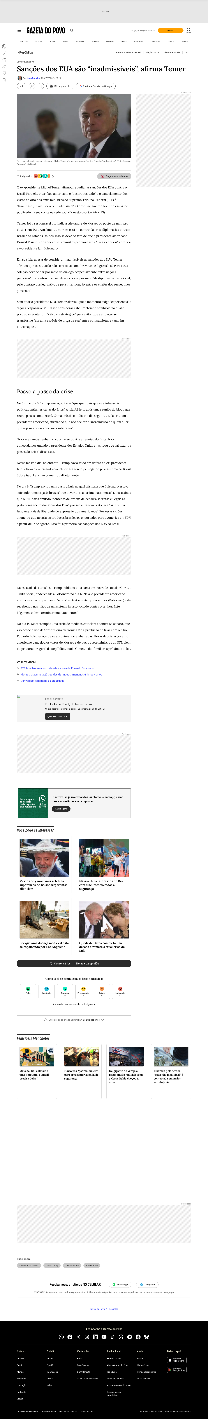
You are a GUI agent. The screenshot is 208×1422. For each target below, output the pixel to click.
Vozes (52, 41)
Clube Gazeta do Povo (87, 1378)
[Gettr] (138, 1337)
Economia (138, 41)
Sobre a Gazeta (114, 1358)
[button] (74, 1021)
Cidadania (155, 41)
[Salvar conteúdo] (41, 86)
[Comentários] (21, 86)
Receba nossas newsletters (114, 1393)
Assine (140, 1358)
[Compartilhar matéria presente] (4, 60)
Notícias (24, 41)
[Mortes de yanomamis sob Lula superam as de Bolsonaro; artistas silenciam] (44, 858)
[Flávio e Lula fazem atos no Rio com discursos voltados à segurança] (104, 858)
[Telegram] (129, 1337)
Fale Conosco (143, 1378)
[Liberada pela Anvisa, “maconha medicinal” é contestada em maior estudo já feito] (171, 1057)
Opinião (50, 1365)
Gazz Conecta (83, 1372)
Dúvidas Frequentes (146, 1372)
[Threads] (121, 1337)
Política (95, 41)
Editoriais (80, 41)
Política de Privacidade (27, 1411)
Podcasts (21, 1392)
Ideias (124, 41)
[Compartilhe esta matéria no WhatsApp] (4, 46)
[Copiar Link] (4, 53)
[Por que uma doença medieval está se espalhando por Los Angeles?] (44, 920)
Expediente (112, 1372)
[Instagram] (87, 1337)
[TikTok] (112, 1337)
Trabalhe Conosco (115, 1378)
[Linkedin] (95, 1337)
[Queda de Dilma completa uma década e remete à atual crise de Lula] (104, 920)
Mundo (171, 41)
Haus (79, 1358)
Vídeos (185, 41)
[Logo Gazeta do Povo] (46, 30)
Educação (21, 1385)
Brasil (19, 1365)
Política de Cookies (68, 1411)
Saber (65, 41)
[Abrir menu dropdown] (187, 52)
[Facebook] (69, 1337)
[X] (78, 1337)
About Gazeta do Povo (117, 1365)
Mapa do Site (87, 1411)
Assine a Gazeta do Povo (118, 1385)
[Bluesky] (146, 1337)
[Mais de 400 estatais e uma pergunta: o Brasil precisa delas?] (36, 1057)
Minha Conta (143, 1365)
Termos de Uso (49, 1411)
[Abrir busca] (72, 30)
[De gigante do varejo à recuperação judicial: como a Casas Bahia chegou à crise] (126, 1057)
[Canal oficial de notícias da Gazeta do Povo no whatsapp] (61, 1337)
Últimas (38, 41)
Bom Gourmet (83, 1365)
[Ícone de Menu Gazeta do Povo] (19, 30)
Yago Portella (33, 78)
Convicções (52, 1372)
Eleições (110, 41)
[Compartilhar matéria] (32, 86)
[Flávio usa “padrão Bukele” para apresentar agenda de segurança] (81, 1057)
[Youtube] (104, 1337)
